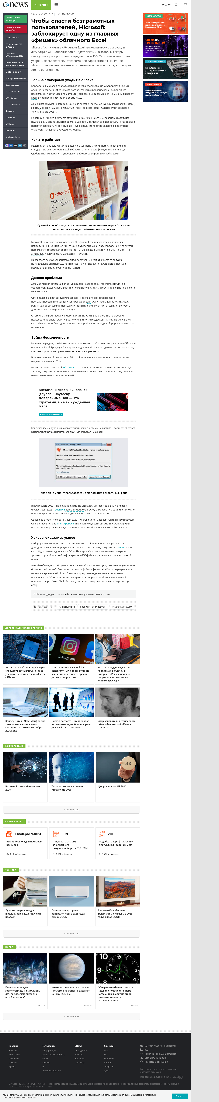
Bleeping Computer (66, 93)
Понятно (179, 1096)
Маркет (45, 1058)
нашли (120, 547)
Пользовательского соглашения (19, 1097)
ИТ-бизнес (11, 124)
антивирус (37, 253)
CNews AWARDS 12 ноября (13, 29)
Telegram (109, 1066)
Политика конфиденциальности (161, 1053)
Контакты (79, 1062)
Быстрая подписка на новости (160, 1045)
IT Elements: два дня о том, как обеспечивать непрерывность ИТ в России (72, 594)
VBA (89, 301)
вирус (124, 527)
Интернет (41, 5)
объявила (69, 367)
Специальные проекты (53, 1054)
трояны (35, 555)
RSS (146, 1049)
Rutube (107, 1062)
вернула (60, 509)
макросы (98, 431)
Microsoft (44, 107)
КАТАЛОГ (166, 5)
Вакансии (79, 1058)
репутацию (117, 343)
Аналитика (14, 1054)
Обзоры (13, 1062)
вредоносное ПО (104, 513)
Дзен (106, 1070)
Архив (12, 1066)
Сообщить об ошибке (155, 1057)
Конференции (49, 1050)
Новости (13, 1050)
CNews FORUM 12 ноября (13, 19)
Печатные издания (51, 1070)
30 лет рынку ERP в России (14, 45)
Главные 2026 (14, 54)
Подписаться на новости (93, 607)
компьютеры (127, 104)
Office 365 (60, 90)
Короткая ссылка (123, 607)
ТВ (43, 1066)
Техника (46, 1062)
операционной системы (101, 577)
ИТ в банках (11, 98)
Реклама (79, 1054)
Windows (60, 573)
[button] (176, 5)
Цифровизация (13, 71)
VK (105, 1054)
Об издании (81, 1050)
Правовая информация (156, 1061)
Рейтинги (10, 130)
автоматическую (75, 509)
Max (106, 1050)
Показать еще (71, 809)
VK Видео (109, 1058)
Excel (34, 97)
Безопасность (12, 85)
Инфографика (13, 137)
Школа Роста (12, 37)
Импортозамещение (16, 78)
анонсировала (65, 523)
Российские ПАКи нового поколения (15, 64)
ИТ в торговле (13, 104)
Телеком (10, 111)
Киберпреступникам (43, 543)
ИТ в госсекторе (13, 91)
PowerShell (58, 581)
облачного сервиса (42, 90)
